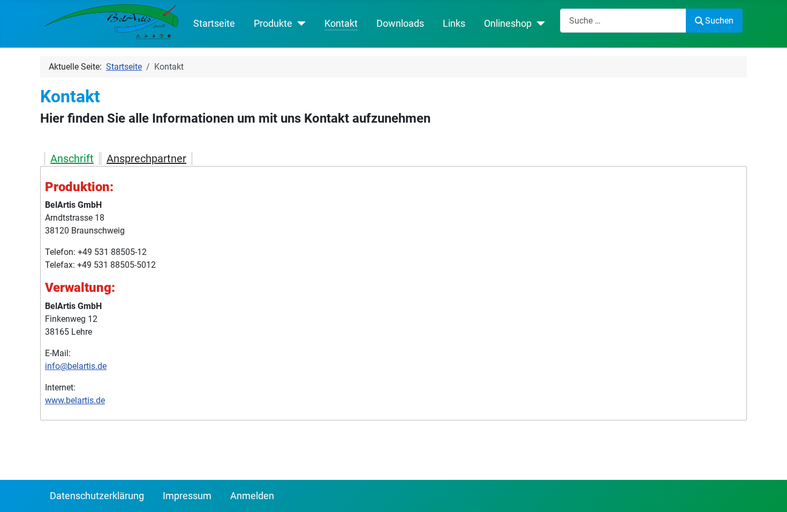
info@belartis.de (76, 366)
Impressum (187, 496)
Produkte (273, 23)
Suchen (719, 21)
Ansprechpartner (146, 158)
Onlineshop (508, 23)
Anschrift (72, 158)
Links (454, 23)
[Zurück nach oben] (768, 492)
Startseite (214, 23)
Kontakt (341, 23)
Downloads (400, 23)
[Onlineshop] (538, 24)
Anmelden (252, 496)
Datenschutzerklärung (97, 496)
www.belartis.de (75, 400)
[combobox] (623, 21)
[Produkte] (299, 24)
